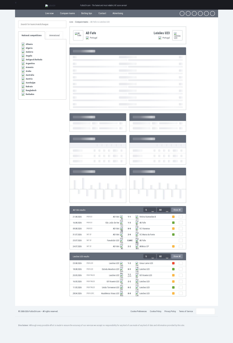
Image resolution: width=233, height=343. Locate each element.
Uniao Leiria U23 (146, 263)
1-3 (129, 222)
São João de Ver (112, 222)
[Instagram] (194, 13)
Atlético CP (144, 246)
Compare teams (67, 13)
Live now (49, 13)
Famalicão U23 (113, 240)
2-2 (129, 246)
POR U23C (90, 293)
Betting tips (86, 13)
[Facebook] (182, 13)
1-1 (129, 217)
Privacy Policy (170, 311)
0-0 (129, 228)
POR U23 (90, 263)
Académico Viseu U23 (110, 293)
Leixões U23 (114, 263)
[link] (128, 217)
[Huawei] (212, 13)
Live (71, 22)
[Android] (206, 13)
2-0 (129, 234)
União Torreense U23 (110, 287)
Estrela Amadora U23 (110, 269)
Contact (102, 13)
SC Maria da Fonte (147, 234)
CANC (130, 240)
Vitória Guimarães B (147, 217)
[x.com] (188, 13)
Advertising (118, 13)
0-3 (129, 269)
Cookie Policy (155, 311)
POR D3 (89, 217)
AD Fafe (116, 217)
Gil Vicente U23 (145, 275)
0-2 (129, 287)
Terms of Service (186, 311)
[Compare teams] (181, 216)
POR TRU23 (91, 275)
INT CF (89, 234)
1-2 (129, 263)
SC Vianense (144, 228)
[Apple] (200, 13)
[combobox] (149, 209)
